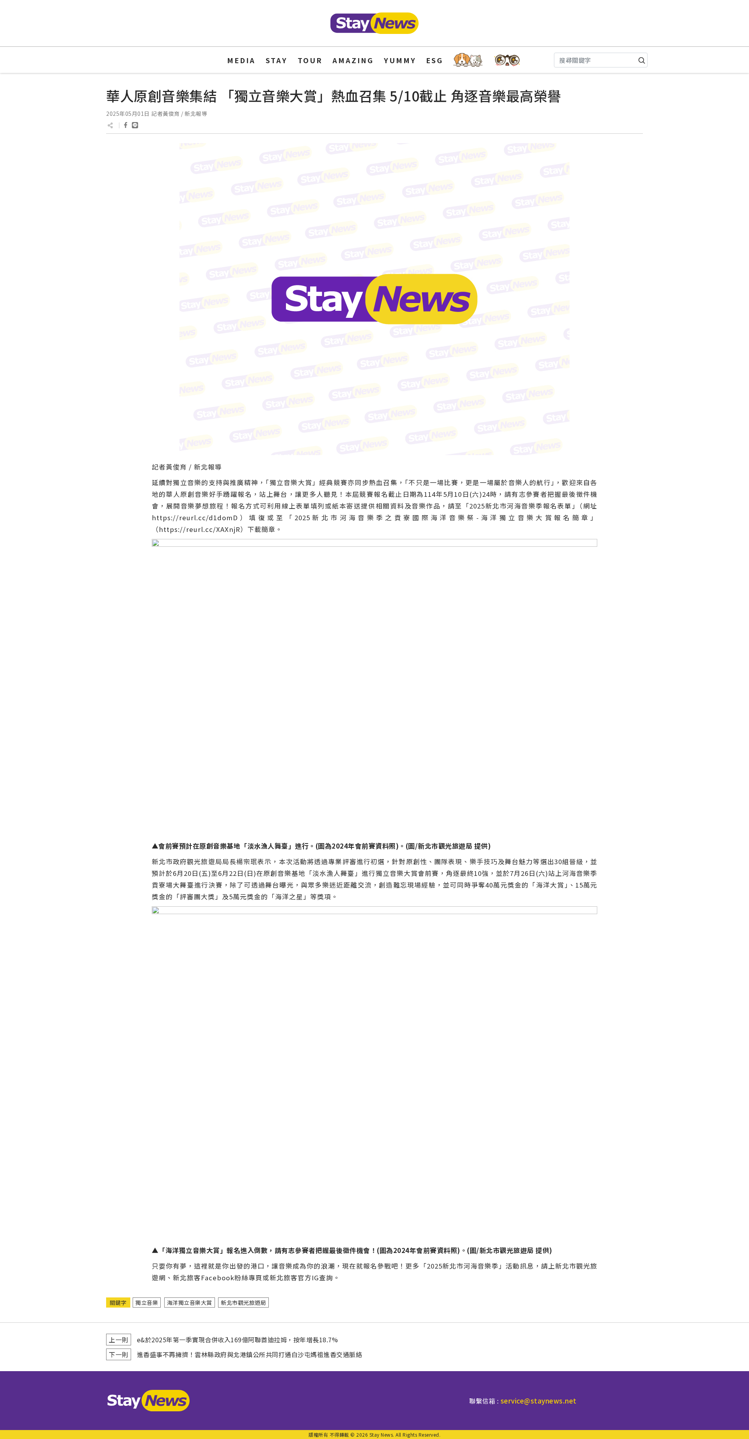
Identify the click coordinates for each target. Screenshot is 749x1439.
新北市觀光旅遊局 (243, 1302)
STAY (277, 60)
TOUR (310, 60)
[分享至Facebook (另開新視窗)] (125, 125)
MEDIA (241, 60)
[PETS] (468, 60)
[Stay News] (145, 1400)
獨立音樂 (146, 1302)
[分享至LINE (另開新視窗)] (135, 125)
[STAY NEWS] (374, 23)
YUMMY (400, 60)
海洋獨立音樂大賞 (189, 1302)
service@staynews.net (539, 1400)
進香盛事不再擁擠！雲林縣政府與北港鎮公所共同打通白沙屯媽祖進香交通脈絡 (249, 1354)
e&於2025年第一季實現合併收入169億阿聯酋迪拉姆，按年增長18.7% (237, 1339)
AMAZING (353, 60)
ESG (434, 60)
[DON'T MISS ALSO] (507, 60)
